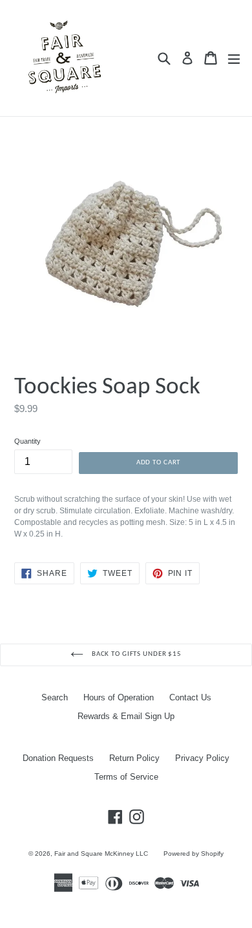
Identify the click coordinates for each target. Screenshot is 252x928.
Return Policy (134, 758)
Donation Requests (58, 758)
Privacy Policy (202, 758)
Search (54, 697)
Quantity (27, 441)
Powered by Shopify (193, 853)
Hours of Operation (118, 697)
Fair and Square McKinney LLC (101, 853)
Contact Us (190, 697)
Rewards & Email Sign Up (126, 716)
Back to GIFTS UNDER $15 (136, 654)
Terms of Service (126, 777)
